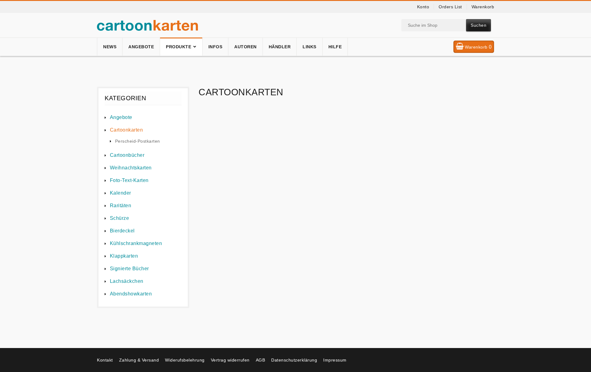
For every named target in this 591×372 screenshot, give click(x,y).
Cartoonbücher (127, 155)
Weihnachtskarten (131, 167)
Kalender (120, 193)
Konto (423, 6)
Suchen (478, 25)
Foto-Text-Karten (129, 180)
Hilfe (335, 46)
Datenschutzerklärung (294, 360)
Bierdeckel (122, 230)
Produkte (178, 46)
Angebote (141, 46)
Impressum (335, 360)
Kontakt (105, 360)
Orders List (450, 6)
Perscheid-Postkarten (137, 141)
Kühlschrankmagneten (136, 243)
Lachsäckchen (126, 281)
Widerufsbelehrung (185, 360)
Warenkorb (483, 6)
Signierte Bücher (129, 268)
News (109, 46)
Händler (280, 46)
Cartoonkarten (126, 130)
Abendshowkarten (131, 293)
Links (309, 46)
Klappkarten (124, 256)
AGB (260, 360)
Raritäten (120, 205)
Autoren (245, 46)
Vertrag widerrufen (230, 360)
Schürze (119, 218)
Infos (215, 46)
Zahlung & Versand (139, 360)
